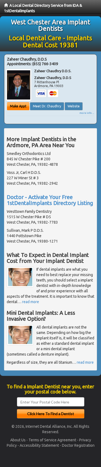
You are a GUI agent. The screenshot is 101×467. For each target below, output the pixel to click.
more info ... (86, 112)
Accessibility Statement (39, 445)
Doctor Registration (78, 445)
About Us (18, 440)
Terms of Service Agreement (52, 440)
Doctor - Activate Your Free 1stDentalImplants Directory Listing (50, 200)
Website (74, 106)
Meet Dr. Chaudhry (47, 106)
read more (30, 302)
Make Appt (18, 106)
